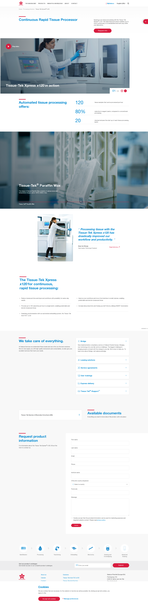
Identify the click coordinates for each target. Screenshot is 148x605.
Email (72, 456)
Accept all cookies (49, 599)
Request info (102, 31)
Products (41, 3)
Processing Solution (28, 9)
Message (74, 497)
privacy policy (101, 520)
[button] (122, 90)
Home (20, 9)
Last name (74, 448)
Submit (121, 565)
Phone (73, 464)
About (67, 3)
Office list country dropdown (80, 480)
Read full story (113, 247)
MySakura (110, 3)
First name (74, 439)
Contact (74, 3)
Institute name (75, 472)
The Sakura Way (30, 3)
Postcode (74, 489)
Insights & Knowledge (55, 3)
